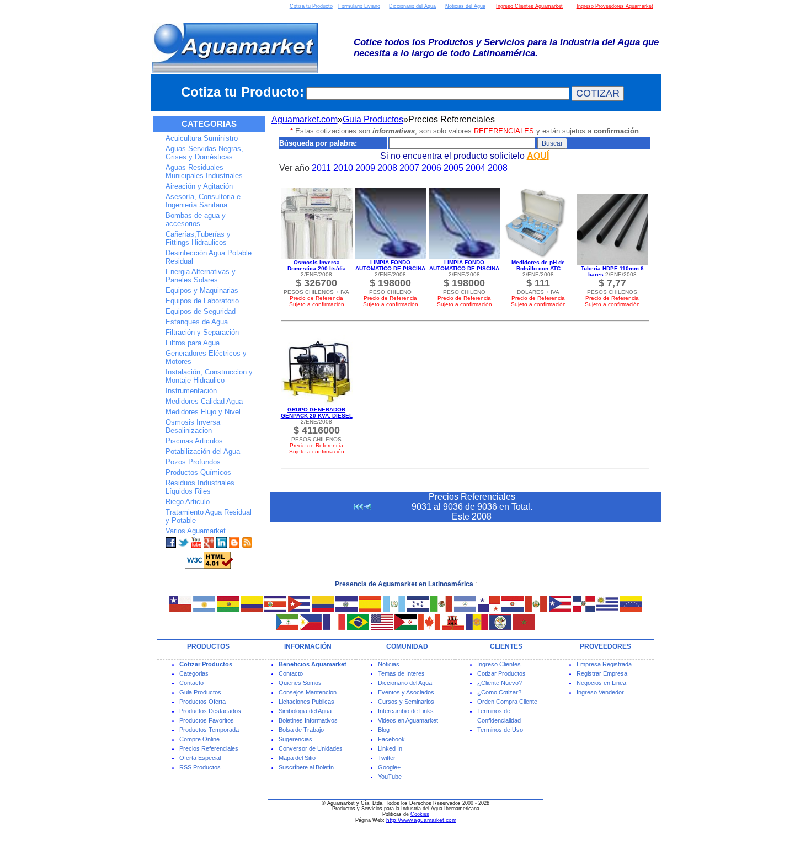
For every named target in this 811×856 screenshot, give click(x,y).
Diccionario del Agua (412, 6)
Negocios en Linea (601, 683)
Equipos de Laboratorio (202, 301)
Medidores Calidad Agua (204, 401)
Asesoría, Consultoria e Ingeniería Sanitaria (203, 200)
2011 (321, 168)
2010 (343, 168)
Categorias (194, 673)
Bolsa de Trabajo (301, 729)
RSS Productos (200, 767)
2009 (365, 168)
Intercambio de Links (406, 711)
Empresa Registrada (604, 664)
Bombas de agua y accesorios (196, 219)
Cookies (419, 814)
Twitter (387, 758)
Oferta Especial (200, 758)
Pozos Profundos (193, 462)
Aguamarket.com (304, 119)
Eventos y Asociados (406, 692)
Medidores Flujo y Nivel (203, 412)
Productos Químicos (198, 472)
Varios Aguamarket (196, 531)
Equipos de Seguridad (201, 311)
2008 (387, 168)
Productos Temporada (209, 729)
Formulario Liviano (359, 6)
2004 (475, 168)
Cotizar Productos (501, 673)
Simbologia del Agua (305, 711)
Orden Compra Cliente (507, 701)
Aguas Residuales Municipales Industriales (204, 171)
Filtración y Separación (202, 332)
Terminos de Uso (500, 729)
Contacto (191, 683)
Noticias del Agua (465, 6)
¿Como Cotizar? (499, 692)
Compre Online (199, 739)
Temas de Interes (401, 673)
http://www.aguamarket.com (421, 820)
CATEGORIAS (209, 124)
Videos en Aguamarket (408, 720)
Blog (384, 729)
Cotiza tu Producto (311, 6)
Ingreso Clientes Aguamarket (529, 6)
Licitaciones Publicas (306, 701)
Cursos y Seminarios (406, 701)
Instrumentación (191, 391)
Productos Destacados (210, 711)
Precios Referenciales (208, 748)
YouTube (390, 776)
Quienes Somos (300, 683)
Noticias (388, 664)
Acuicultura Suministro (202, 138)
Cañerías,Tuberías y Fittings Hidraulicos (198, 238)
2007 (409, 168)
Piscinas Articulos (194, 441)
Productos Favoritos (206, 720)
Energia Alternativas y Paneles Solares (201, 276)
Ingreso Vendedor (600, 692)
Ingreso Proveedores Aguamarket (615, 6)
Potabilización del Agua (203, 451)
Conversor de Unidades (311, 748)
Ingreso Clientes (499, 664)
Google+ (389, 767)
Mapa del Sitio (297, 758)
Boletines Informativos (308, 720)
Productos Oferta (202, 701)
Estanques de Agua (197, 322)
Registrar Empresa (602, 673)
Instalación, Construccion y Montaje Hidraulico (209, 376)
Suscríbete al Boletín (306, 767)
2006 (431, 168)
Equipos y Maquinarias (202, 290)
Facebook (391, 739)
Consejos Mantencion (308, 692)
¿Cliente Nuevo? (499, 683)
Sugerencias (295, 739)
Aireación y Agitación (199, 186)
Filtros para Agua (193, 343)
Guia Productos (373, 119)
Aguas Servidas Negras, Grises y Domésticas (204, 153)
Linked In (390, 748)
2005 (453, 168)
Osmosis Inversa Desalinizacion (193, 426)
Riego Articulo (188, 501)
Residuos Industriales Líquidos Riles (200, 487)
